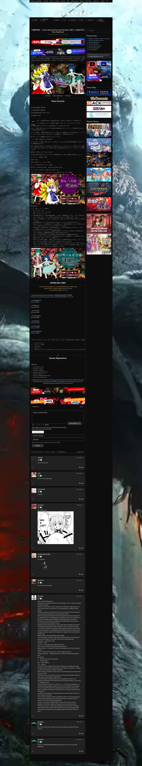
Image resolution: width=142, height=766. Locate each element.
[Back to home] (71, 9)
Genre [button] (57, 20)
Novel (103, 1)
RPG (68, 1)
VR (107, 1)
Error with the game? (94, 48)
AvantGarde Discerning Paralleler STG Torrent (70, 381)
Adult (52, 1)
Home (36, 20)
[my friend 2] (99, 98)
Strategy (88, 1)
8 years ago (79, 473)
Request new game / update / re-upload (99, 38)
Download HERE (35, 302)
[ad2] (98, 224)
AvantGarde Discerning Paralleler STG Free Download (70, 380)
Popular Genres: (36, 1)
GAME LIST (91, 20)
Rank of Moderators (94, 42)
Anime (57, 1)
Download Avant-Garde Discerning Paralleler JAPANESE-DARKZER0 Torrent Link (52, 297)
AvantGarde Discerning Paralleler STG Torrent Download (58, 383)
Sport (82, 1)
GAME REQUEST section (96, 56)
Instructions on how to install (76, 339)
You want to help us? (94, 44)
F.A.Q (66, 290)
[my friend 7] (99, 115)
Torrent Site (45, 20)
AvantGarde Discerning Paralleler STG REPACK (45, 381)
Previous (35, 406)
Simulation (74, 1)
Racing (63, 1)
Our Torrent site (93, 49)
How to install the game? (95, 46)
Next (81, 406)
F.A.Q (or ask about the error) (96, 40)
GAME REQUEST (102, 20)
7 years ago (79, 457)
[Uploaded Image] (58, 527)
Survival (96, 1)
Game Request (68, 288)
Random (73, 20)
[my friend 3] (99, 103)
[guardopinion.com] (99, 92)
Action (46, 1)
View (98, 130)
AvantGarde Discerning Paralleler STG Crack (43, 380)
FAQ (82, 20)
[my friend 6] (99, 108)
